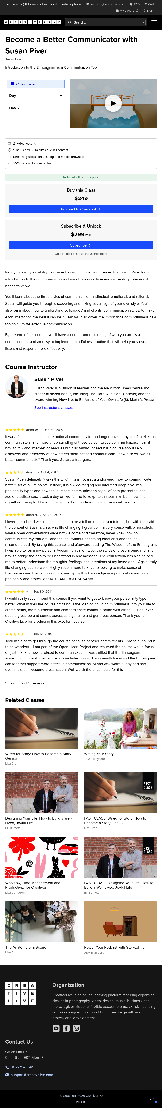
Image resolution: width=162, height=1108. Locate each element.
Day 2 (14, 108)
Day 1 (14, 95)
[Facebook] (66, 1028)
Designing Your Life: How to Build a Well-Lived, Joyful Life (38, 820)
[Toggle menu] (154, 22)
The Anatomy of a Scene (25, 947)
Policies (81, 1102)
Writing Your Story (99, 753)
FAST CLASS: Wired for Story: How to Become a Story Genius (115, 820)
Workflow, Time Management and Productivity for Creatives (32, 885)
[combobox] (106, 22)
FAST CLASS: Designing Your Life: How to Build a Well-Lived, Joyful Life (118, 885)
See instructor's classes (53, 407)
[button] (152, 1098)
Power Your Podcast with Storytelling (114, 947)
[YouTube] (56, 1028)
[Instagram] (76, 1028)
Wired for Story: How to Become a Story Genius (38, 756)
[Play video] (113, 103)
